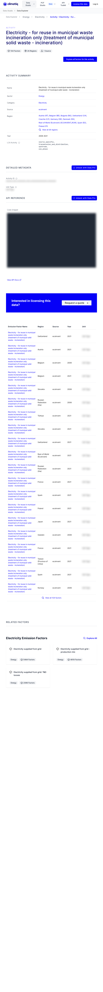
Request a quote (76, 302)
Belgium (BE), (55, 115)
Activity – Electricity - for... (62, 17)
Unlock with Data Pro (85, 168)
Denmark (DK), (69, 119)
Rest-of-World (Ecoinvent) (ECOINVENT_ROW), (58, 123)
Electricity (40, 17)
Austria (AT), (44, 115)
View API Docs (13, 280)
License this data (80, 4)
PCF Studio (46, 4)
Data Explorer (11, 17)
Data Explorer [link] (22, 11)
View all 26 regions (50, 130)
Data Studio (28, 4)
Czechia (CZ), (44, 119)
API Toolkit (63, 4)
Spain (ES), (82, 123)
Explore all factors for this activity (80, 59)
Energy (26, 17)
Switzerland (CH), (79, 115)
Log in (95, 4)
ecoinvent (43, 109)
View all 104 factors (53, 598)
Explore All (92, 638)
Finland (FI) (43, 126)
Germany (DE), (56, 119)
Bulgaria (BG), (66, 115)
